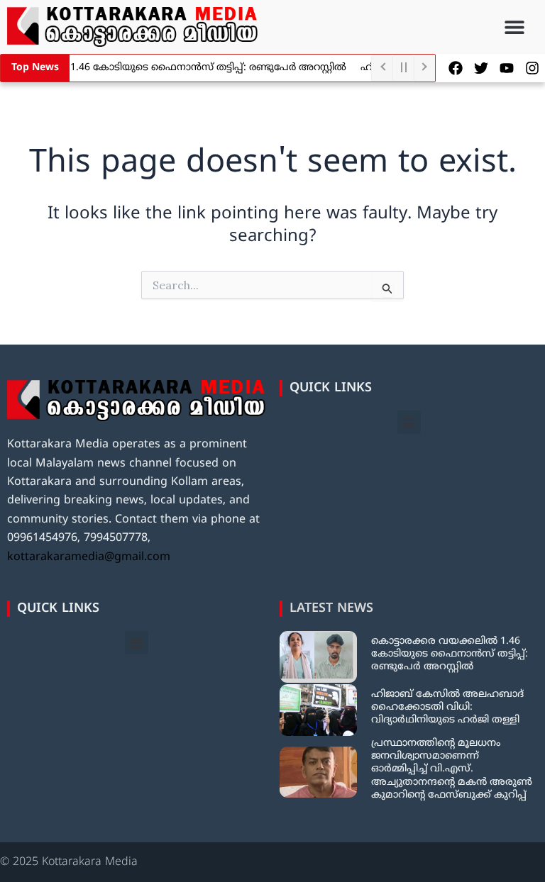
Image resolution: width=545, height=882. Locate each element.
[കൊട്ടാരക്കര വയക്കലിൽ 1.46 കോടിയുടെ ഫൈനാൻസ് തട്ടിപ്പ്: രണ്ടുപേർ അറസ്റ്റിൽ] (318, 657)
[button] (515, 27)
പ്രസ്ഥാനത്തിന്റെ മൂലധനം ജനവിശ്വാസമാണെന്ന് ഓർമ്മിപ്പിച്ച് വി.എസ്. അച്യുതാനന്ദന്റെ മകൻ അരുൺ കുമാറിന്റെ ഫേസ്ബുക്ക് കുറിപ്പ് (451, 769)
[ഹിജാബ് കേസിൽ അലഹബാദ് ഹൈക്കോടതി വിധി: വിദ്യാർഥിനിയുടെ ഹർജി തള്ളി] (318, 710)
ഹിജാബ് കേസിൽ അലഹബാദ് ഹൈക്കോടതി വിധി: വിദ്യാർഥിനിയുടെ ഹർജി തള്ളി (447, 707)
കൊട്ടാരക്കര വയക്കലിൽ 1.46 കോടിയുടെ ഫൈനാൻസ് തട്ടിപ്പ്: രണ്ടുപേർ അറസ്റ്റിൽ (449, 654)
